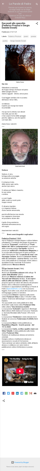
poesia (33, 36)
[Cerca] (37, 4)
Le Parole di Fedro (20, 3)
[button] (37, 24)
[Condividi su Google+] (13, 394)
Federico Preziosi (14, 36)
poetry (5, 41)
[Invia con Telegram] (21, 394)
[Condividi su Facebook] (4, 394)
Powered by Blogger (21, 462)
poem (26, 36)
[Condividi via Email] (30, 394)
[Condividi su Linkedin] (17, 394)
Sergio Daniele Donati (18, 41)
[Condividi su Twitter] (8, 394)
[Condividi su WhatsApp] (26, 394)
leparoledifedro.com (14, 289)
